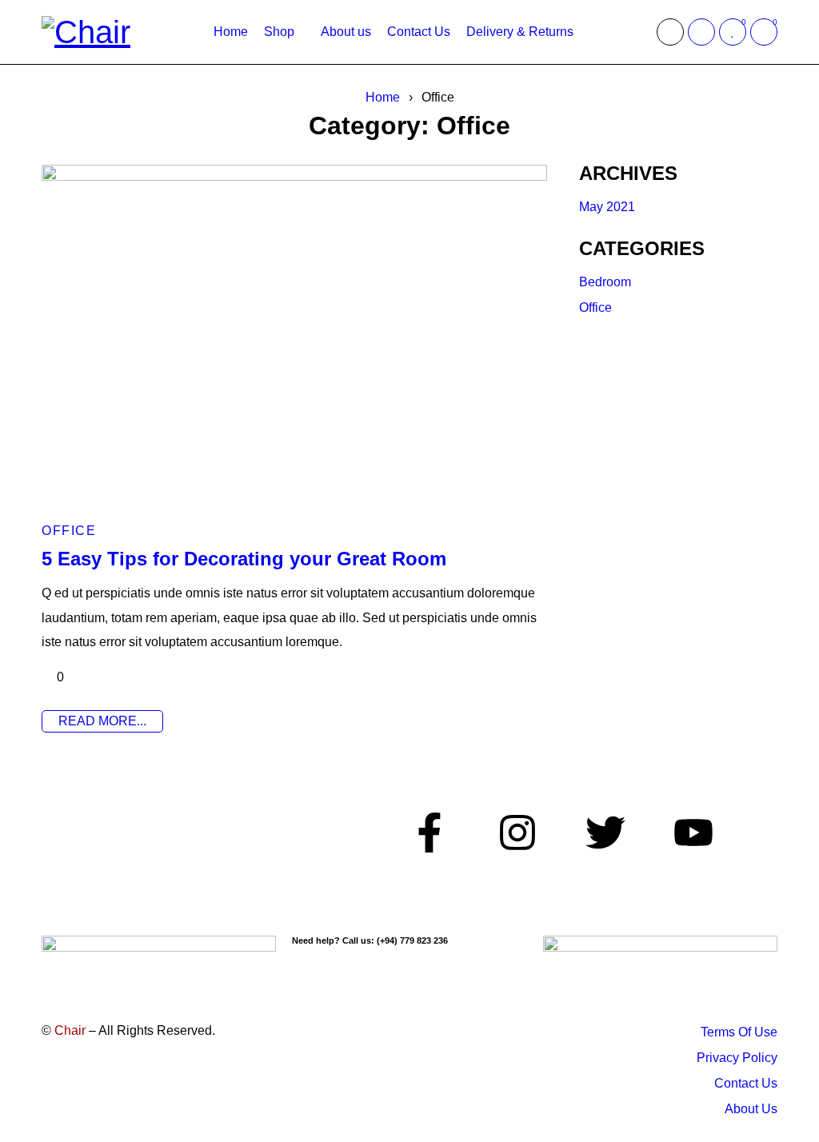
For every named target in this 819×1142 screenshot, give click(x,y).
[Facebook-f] (429, 833)
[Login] (701, 32)
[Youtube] (693, 833)
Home (383, 97)
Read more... (102, 721)
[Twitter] (605, 833)
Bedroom (605, 282)
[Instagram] (517, 833)
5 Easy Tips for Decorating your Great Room (244, 558)
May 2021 (607, 207)
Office (69, 530)
